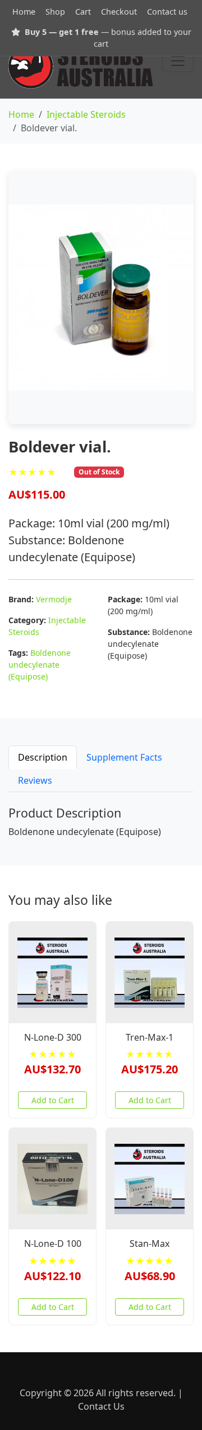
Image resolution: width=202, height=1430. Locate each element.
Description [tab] (42, 757)
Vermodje (54, 599)
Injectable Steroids (86, 114)
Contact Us (101, 1406)
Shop (55, 11)
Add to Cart (52, 1100)
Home (23, 11)
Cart (83, 11)
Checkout (119, 11)
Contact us (167, 11)
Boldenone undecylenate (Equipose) (39, 664)
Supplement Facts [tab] (124, 757)
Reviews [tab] (35, 780)
